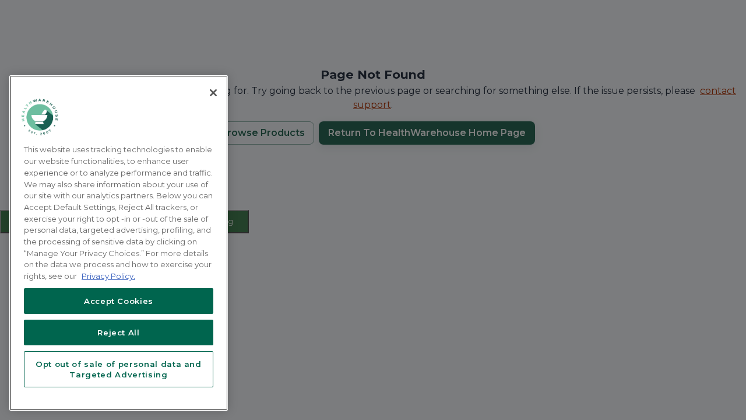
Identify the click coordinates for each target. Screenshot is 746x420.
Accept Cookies (118, 301)
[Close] (213, 93)
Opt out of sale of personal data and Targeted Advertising (119, 369)
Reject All (118, 332)
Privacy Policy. (108, 276)
